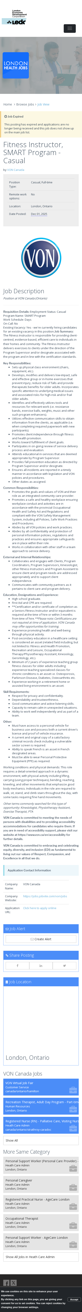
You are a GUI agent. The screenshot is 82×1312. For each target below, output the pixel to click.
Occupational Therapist (21, 1222)
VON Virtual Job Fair (22, 1087)
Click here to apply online (39, 908)
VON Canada (15, 170)
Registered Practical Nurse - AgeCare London (37, 1203)
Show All (12, 1140)
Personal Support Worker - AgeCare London (36, 1241)
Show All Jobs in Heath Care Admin (30, 1257)
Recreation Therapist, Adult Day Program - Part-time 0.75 (42, 1106)
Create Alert (42, 939)
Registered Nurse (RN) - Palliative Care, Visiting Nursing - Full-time (42, 1125)
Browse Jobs (25, 104)
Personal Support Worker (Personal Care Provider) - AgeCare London (42, 1165)
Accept (74, 1299)
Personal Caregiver (18, 1184)
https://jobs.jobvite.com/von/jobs (45, 896)
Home (7, 104)
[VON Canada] (41, 258)
